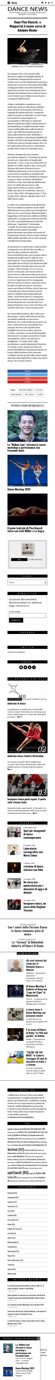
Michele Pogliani (37, 1162)
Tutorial (10, 1269)
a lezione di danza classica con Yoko (33, 868)
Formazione (11, 1219)
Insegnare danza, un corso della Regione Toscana (34, 906)
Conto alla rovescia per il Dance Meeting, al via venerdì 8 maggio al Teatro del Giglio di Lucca (26, 1312)
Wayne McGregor (38, 1181)
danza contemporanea (37, 1144)
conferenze (11, 1206)
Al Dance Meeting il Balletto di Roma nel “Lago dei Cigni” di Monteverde (36, 990)
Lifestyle (10, 1233)
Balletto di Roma (21, 1135)
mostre (10, 1237)
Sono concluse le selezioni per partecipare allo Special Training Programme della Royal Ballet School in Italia (26, 1296)
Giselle (40, 1150)
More (19, 717)
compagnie (11, 1197)
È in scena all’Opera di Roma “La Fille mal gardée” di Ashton (37, 1033)
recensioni (11, 1246)
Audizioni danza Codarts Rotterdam (25, 756)
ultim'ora (10, 1273)
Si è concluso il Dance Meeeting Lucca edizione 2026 (25, 1304)
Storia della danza (13, 1260)
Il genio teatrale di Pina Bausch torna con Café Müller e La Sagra (25, 529)
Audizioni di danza (16, 703)
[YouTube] (48, 2)
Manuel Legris (12, 1162)
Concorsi (10, 1201)
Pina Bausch (16, 395)
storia (40, 395)
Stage (9, 1255)
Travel (9, 1264)
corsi (9, 1210)
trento (12, 1181)
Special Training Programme (33, 1168)
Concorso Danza (16, 1141)
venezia (18, 1181)
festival (39, 390)
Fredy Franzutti (30, 1150)
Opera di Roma (18, 1165)
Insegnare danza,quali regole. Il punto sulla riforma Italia (26, 800)
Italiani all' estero (13, 1228)
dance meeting (30, 1141)
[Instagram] (52, 2)
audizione (27, 1128)
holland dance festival (16, 1153)
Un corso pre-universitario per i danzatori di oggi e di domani (35, 887)
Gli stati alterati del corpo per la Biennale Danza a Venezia (36, 965)
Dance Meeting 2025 (19, 489)
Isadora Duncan (31, 1153)
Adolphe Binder (26, 390)
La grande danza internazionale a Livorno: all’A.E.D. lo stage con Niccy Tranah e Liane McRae (25, 1287)
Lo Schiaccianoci (32, 1159)
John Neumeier (20, 1156)
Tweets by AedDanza (16, 652)
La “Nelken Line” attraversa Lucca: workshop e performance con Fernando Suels (26, 447)
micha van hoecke (24, 1162)
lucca (42, 1159)
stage (32, 1173)
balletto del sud (25, 1132)
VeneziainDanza (26, 1181)
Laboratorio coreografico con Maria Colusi (33, 851)
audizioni (39, 1128)
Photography (11, 1242)
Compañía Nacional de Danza (30, 1139)
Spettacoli (11, 1251)
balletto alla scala (12, 1132)
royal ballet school (17, 1168)
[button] (45, 582)
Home (9, 1224)
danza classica (20, 1145)
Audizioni (10, 1192)
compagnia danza (14, 1138)
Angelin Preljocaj (14, 1129)
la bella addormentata (33, 1156)
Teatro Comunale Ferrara (26, 1177)
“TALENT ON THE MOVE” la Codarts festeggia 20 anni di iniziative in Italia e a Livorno (36, 1058)
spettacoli (29, 395)
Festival (10, 1215)
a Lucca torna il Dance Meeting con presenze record (36, 1012)
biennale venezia (36, 1135)
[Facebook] (42, 2)
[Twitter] (45, 2)
